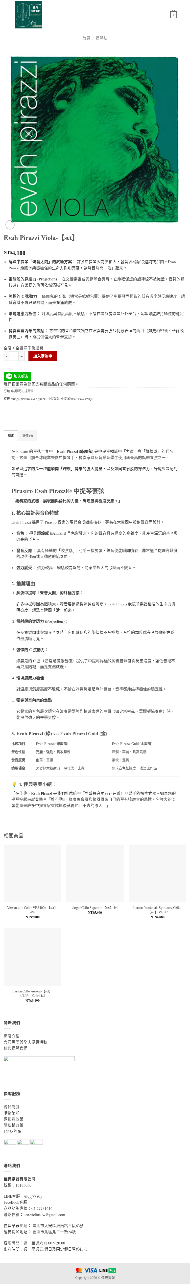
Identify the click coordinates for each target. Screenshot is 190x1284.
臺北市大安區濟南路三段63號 (58, 1225)
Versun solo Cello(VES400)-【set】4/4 (32, 909)
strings (15, 399)
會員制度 (12, 1106)
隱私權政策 (14, 1125)
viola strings (85, 399)
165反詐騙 (13, 1131)
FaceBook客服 (15, 1202)
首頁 (86, 38)
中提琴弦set (68, 399)
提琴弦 (102, 38)
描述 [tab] (11, 435)
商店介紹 (12, 1035)
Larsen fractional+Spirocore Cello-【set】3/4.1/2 (157, 909)
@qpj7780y (33, 1196)
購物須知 (12, 1112)
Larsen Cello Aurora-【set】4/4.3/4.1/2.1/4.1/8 (32, 993)
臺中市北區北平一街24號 (54, 1231)
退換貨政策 (14, 1119)
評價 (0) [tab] (28, 435)
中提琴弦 (17, 391)
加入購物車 (42, 356)
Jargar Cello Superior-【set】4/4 (95, 907)
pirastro (25, 399)
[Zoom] (10, 224)
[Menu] (183, 15)
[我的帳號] (164, 14)
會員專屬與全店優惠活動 (25, 1042)
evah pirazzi (38, 399)
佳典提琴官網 (15, 1048)
